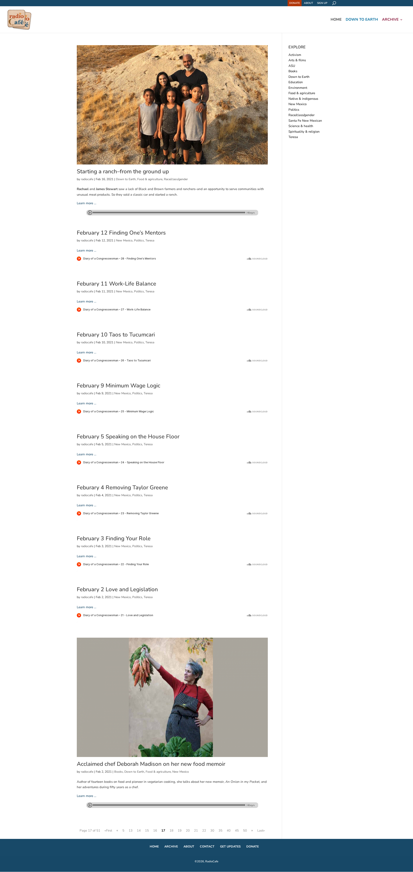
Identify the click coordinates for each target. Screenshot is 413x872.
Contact (207, 846)
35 (220, 830)
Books (118, 772)
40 (229, 830)
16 (155, 830)
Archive (390, 20)
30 (212, 830)
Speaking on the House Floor (128, 436)
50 (245, 830)
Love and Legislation (117, 589)
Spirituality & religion (304, 131)
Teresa (149, 240)
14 (139, 830)
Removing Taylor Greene (122, 487)
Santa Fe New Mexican (305, 120)
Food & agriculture (149, 179)
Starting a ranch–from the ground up (123, 171)
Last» (261, 830)
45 (237, 830)
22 (204, 830)
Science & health (300, 126)
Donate (294, 3)
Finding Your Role (114, 538)
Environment (297, 88)
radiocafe (87, 179)
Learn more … (86, 203)
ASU (291, 66)
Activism (294, 55)
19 (180, 830)
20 (188, 830)
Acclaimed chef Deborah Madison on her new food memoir (151, 764)
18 (171, 830)
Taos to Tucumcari (116, 334)
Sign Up (322, 3)
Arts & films (297, 60)
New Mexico (124, 240)
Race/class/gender (176, 179)
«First (108, 830)
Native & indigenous (303, 99)
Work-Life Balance (116, 283)
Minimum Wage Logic (118, 385)
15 (147, 830)
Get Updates (230, 846)
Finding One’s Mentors (121, 232)
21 (196, 830)
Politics (139, 240)
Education (295, 82)
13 (131, 830)
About (308, 3)
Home (336, 20)
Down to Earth (362, 20)
